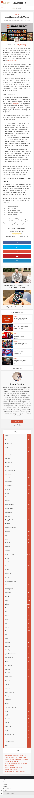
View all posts (17, 421)
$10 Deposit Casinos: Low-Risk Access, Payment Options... (20, 336)
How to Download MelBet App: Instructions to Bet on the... (20, 362)
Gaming (17, 14)
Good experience (7, 788)
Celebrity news (6, 782)
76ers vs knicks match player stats (15, 757)
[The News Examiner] (14, 2)
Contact (5, 790)
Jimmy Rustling (18, 20)
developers (15, 104)
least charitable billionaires (13, 767)
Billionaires (6, 780)
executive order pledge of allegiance (16, 771)
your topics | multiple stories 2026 (15, 755)
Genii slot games (12, 60)
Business (5, 786)
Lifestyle (5, 784)
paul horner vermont (11, 769)
